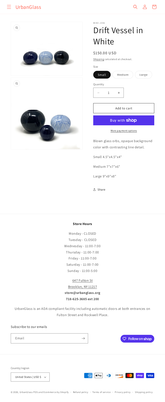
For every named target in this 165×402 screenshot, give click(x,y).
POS (35, 392)
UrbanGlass (26, 392)
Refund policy (80, 392)
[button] (9, 7)
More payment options (124, 130)
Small (102, 75)
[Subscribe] (83, 338)
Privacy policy (123, 392)
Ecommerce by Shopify (56, 392)
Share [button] (101, 189)
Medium (123, 75)
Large (143, 75)
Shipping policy (144, 392)
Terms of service (101, 392)
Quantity (98, 84)
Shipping (98, 59)
